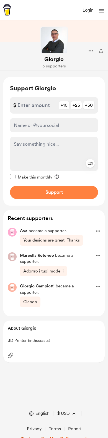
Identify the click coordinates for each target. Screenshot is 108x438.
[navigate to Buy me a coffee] (7, 9)
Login (88, 10)
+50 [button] (89, 105)
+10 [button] (64, 105)
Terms (55, 428)
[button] (101, 10)
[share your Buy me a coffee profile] (101, 50)
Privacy (34, 428)
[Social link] (10, 355)
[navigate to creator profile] (54, 40)
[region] (54, 141)
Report (74, 428)
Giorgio (54, 59)
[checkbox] (31, 176)
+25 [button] (76, 105)
